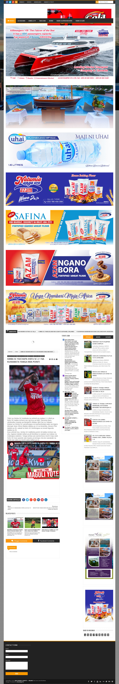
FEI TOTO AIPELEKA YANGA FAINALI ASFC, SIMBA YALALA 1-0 (102, 437)
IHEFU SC (30, 356)
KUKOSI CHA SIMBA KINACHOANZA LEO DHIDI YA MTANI (102, 421)
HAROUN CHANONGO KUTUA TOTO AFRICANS (102, 357)
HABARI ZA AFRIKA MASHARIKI (64, 21)
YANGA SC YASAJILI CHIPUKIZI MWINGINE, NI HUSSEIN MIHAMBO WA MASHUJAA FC (102, 405)
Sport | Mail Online (69, 339)
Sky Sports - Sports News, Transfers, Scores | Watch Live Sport (72, 429)
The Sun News (68, 359)
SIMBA (16, 351)
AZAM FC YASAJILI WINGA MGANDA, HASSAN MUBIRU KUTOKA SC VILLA (102, 389)
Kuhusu (29, 2)
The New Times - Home (71, 410)
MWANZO (11, 21)
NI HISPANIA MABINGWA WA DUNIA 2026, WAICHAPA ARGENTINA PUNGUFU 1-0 (56, 331)
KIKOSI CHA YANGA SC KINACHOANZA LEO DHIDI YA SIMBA (102, 373)
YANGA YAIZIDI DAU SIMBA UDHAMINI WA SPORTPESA (70, 422)
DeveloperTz (20, 682)
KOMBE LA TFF (32, 21)
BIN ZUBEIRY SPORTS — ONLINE (24, 680)
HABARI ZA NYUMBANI (22, 356)
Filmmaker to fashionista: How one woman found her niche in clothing (72, 413)
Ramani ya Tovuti (49, 2)
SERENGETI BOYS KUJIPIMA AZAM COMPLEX (101, 342)
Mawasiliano (37, 2)
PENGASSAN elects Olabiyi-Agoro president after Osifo (71, 363)
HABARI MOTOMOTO (12, 356)
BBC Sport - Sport (69, 391)
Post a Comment (13, 551)
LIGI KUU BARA (21, 21)
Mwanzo (21, 2)
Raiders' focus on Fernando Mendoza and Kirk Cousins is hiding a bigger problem (72, 383)
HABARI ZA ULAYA (80, 21)
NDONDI (51, 21)
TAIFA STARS (42, 21)
